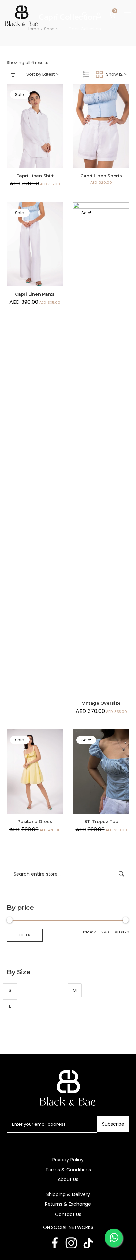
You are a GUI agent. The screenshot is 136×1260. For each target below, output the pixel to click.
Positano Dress (34, 821)
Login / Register (98, 15)
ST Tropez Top (101, 821)
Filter (24, 935)
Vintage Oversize (101, 703)
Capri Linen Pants (35, 294)
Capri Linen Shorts (101, 175)
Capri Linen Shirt (35, 175)
